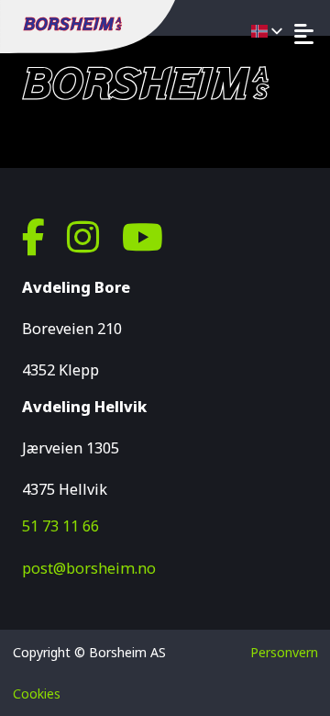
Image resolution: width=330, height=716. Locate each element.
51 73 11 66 (60, 526)
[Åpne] (304, 34)
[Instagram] (83, 236)
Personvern (284, 652)
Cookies (36, 693)
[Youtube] (142, 236)
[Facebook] (33, 236)
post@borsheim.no (89, 568)
